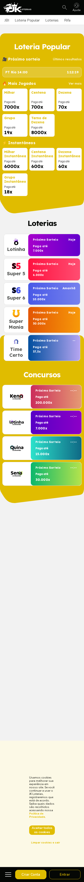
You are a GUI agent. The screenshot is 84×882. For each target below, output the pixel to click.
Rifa (67, 20)
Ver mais (75, 83)
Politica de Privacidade (37, 815)
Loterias (52, 20)
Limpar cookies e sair (45, 842)
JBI (6, 20)
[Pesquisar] (64, 7)
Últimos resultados (67, 59)
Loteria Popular (27, 20)
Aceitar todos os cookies (42, 830)
